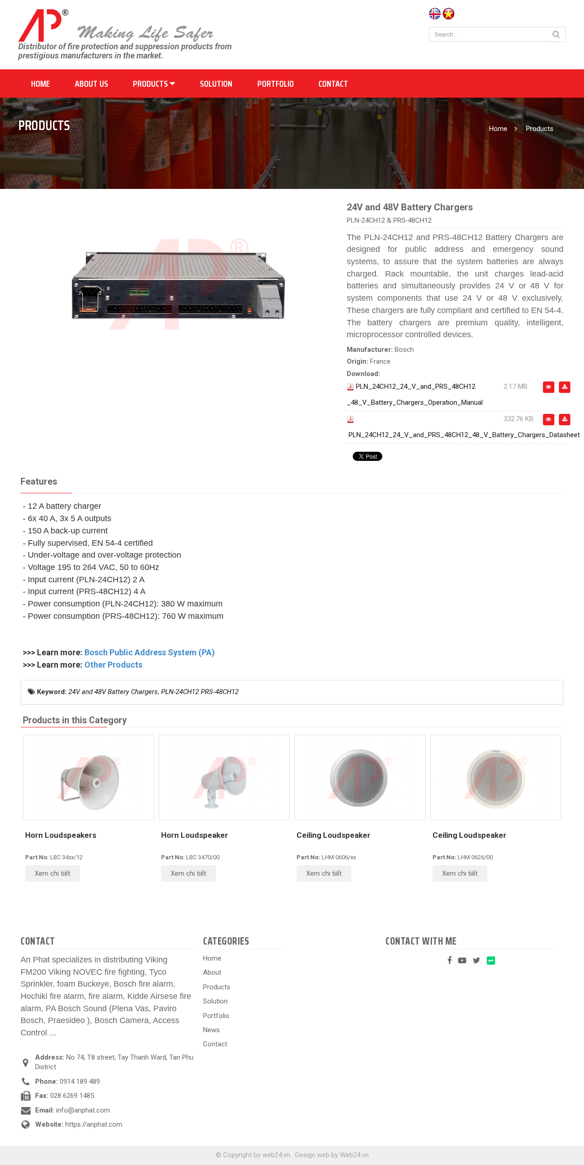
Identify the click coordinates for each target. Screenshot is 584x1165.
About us (91, 83)
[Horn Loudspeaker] (224, 777)
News (211, 1030)
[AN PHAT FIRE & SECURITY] (116, 25)
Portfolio (275, 83)
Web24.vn (354, 1155)
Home (40, 83)
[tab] (39, 482)
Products (151, 83)
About (212, 972)
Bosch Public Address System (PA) (149, 652)
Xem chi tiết (52, 873)
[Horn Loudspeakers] (88, 777)
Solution (216, 83)
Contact (333, 83)
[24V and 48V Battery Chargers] (177, 283)
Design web (312, 1155)
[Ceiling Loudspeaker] (360, 777)
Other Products (113, 664)
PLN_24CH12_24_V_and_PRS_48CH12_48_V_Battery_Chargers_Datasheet (464, 435)
